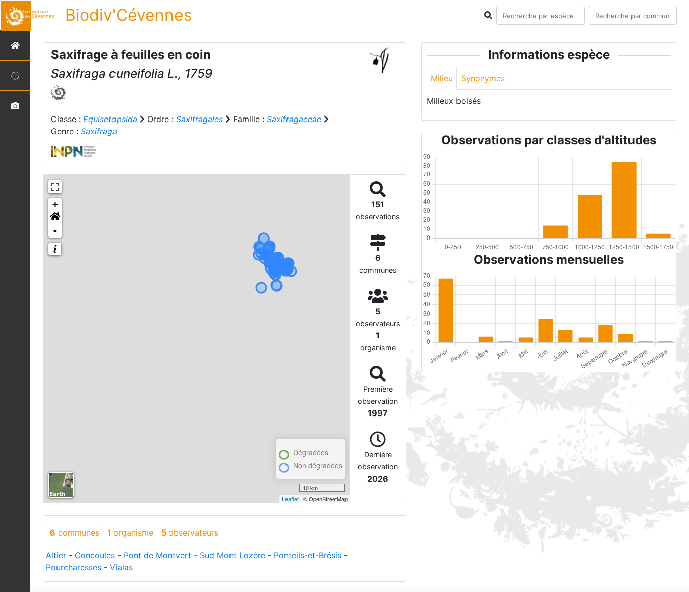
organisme (130, 532)
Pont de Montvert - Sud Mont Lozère (194, 555)
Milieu (442, 78)
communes (74, 532)
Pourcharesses (73, 567)
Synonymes (483, 78)
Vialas (121, 567)
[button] (55, 217)
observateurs (189, 532)
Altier (56, 555)
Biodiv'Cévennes (128, 15)
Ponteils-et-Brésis (307, 555)
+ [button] (55, 204)
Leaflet (290, 499)
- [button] (55, 230)
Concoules (95, 555)
